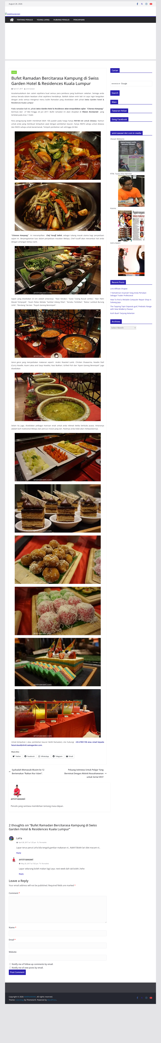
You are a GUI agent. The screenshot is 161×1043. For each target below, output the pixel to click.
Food (14, 72)
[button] (58, 155)
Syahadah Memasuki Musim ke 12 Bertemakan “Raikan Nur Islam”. (28, 771)
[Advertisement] (80, 41)
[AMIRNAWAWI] (12, 14)
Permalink (42, 842)
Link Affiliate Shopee (118, 288)
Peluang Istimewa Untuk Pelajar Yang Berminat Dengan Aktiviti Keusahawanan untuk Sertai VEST (84, 773)
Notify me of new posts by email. (27, 967)
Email (12, 939)
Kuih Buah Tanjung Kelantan (122, 313)
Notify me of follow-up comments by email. (32, 964)
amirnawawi (30, 89)
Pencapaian (79, 20)
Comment (14, 893)
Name (12, 927)
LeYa (19, 838)
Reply (18, 853)
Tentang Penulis (25, 20)
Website (12, 952)
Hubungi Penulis (61, 20)
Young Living (43, 20)
